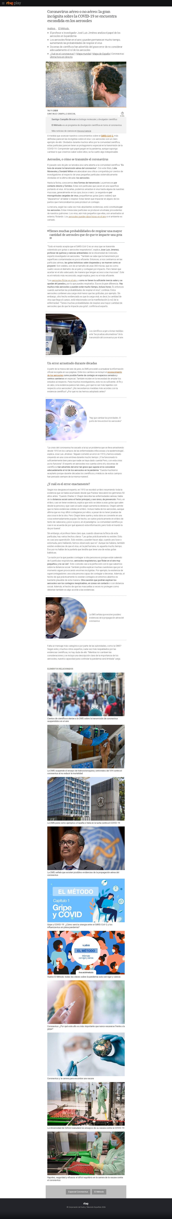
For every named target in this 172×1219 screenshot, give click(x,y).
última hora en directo (61, 57)
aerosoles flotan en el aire (64, 280)
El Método (99, 1191)
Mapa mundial (83, 53)
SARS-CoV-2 (107, 136)
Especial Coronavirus (78, 1191)
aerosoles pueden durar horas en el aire (87, 216)
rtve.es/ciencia (84, 131)
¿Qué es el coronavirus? (62, 53)
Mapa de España (101, 53)
